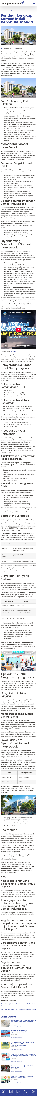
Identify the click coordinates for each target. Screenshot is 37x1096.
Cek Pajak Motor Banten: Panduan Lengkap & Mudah (18, 1009)
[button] (34, 3)
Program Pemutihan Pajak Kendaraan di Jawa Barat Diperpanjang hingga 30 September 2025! (23, 1055)
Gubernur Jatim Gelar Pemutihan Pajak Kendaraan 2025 (22, 1077)
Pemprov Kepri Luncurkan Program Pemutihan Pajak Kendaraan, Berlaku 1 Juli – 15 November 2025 (23, 1044)
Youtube (13, 352)
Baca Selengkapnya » (17, 1026)
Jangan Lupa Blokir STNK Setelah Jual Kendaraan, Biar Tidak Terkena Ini (23, 1021)
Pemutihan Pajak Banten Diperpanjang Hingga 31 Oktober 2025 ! (23, 1032)
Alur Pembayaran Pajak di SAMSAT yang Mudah (22, 1066)
